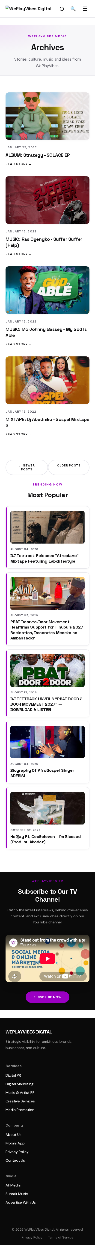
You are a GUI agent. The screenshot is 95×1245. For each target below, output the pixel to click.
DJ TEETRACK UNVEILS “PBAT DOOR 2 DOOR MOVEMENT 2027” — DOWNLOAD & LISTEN (46, 704)
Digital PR (13, 1075)
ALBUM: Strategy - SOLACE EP (38, 155)
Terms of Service (60, 1237)
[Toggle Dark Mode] (62, 9)
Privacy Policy (17, 1151)
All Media (13, 1185)
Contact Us (15, 1160)
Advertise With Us (21, 1202)
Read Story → (19, 164)
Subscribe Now (47, 997)
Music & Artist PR (20, 1092)
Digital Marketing (19, 1084)
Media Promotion (20, 1109)
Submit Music (17, 1193)
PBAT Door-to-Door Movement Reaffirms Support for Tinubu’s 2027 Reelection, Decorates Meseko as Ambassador (46, 630)
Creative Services (20, 1101)
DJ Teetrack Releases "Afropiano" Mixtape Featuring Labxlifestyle (44, 558)
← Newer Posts (27, 467)
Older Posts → (68, 467)
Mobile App (15, 1143)
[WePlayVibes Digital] (28, 9)
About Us (13, 1134)
